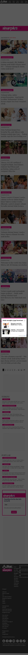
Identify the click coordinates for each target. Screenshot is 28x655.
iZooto (25, 335)
